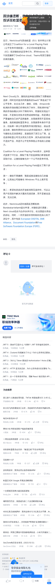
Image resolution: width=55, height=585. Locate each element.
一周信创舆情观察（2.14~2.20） (17, 439)
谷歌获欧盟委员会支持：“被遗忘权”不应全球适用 (23, 449)
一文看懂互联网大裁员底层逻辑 (16, 491)
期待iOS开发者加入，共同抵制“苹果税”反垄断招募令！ (26, 522)
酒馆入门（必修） (8, 564)
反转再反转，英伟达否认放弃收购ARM (19, 470)
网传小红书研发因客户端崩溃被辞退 (18, 429)
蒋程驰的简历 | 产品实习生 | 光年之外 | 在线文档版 (20, 561)
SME (42, 218)
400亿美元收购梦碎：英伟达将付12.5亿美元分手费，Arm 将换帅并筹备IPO (27, 511)
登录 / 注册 (24, 266)
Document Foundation (24, 222)
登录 (46, 3)
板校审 (45, 566)
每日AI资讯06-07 (10, 418)
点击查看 (5, 558)
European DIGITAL (30, 218)
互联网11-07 (8, 460)
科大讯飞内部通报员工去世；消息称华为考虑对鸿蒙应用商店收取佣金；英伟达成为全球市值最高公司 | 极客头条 (27, 408)
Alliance (7, 222)
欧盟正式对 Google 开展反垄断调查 (18, 480)
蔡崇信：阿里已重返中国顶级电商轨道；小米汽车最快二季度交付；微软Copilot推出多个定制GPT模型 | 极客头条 (27, 532)
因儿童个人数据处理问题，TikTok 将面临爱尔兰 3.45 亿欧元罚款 (26, 398)
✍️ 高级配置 (20, 558)
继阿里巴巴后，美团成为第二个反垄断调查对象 (22, 501)
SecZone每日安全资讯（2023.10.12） (19, 542)
